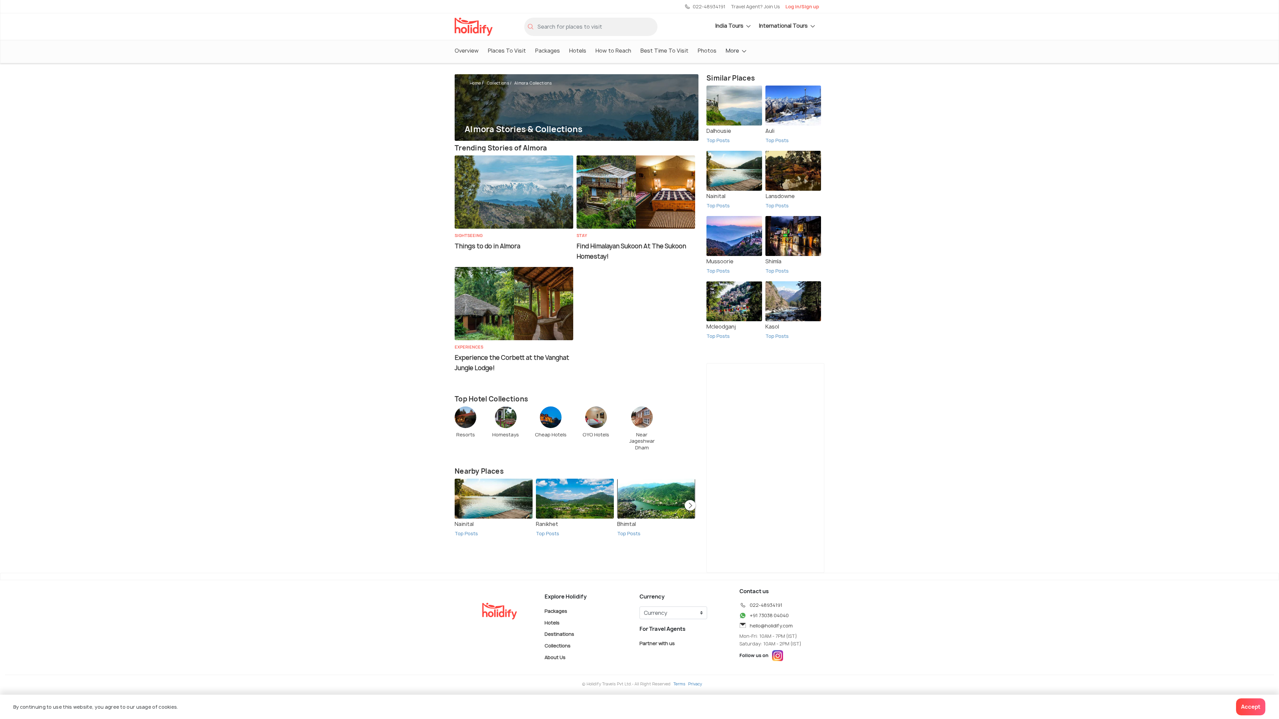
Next (690, 506)
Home (475, 83)
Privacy (695, 684)
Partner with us (657, 643)
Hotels (577, 50)
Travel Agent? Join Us (755, 6)
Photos (707, 50)
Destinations (559, 634)
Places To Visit (507, 50)
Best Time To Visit (664, 50)
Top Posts (466, 533)
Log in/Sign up (802, 6)
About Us (555, 657)
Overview (467, 50)
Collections (498, 83)
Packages (547, 50)
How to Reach (613, 50)
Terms (679, 684)
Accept (1250, 706)
